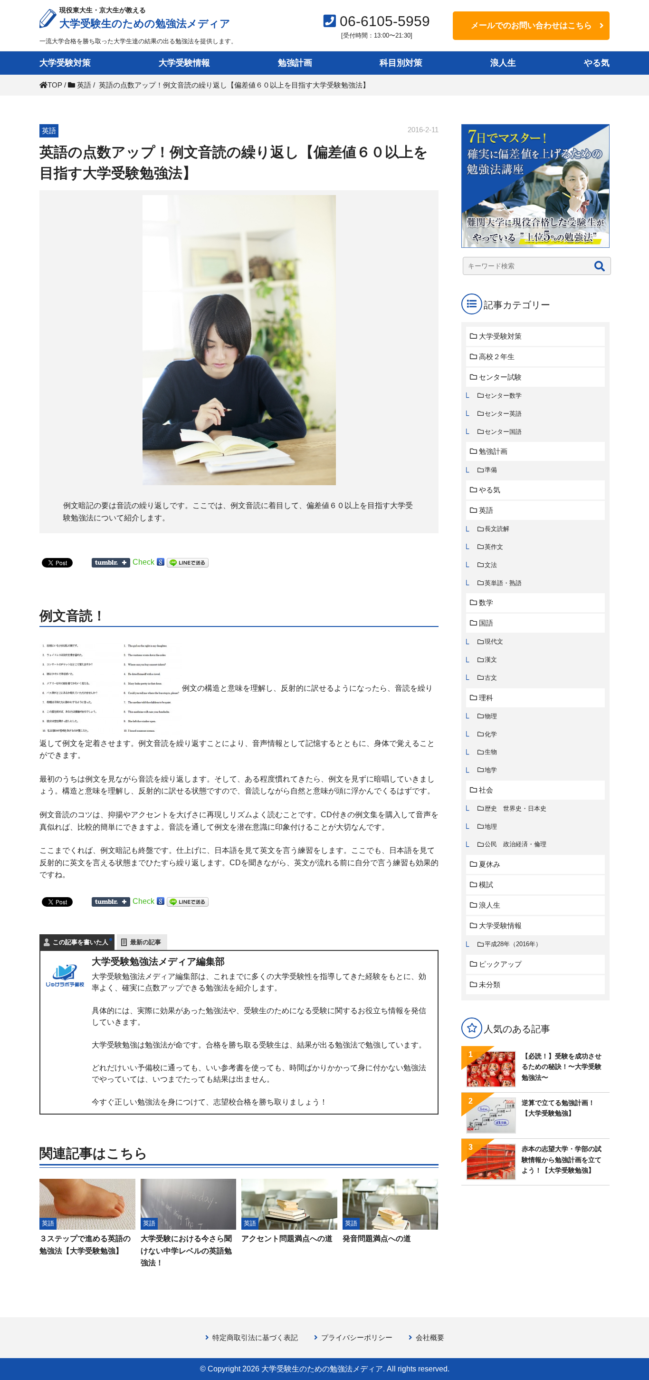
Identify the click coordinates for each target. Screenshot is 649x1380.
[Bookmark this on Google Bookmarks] (160, 562)
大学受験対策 (65, 63)
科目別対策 (401, 63)
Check (143, 562)
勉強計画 (295, 63)
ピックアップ (500, 964)
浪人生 (503, 63)
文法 (491, 564)
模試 (486, 885)
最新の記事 (145, 942)
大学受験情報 (184, 63)
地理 (491, 826)
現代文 (494, 641)
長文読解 (497, 528)
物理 (491, 716)
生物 (491, 751)
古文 (491, 677)
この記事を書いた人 (80, 942)
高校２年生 (497, 356)
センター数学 (503, 395)
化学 (491, 734)
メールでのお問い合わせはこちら (531, 25)
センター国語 (503, 431)
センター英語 (503, 413)
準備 (491, 469)
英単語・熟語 (503, 583)
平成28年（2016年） (513, 944)
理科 (486, 698)
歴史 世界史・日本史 (515, 808)
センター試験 (500, 377)
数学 (486, 602)
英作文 (494, 546)
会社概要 (430, 1337)
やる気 (597, 63)
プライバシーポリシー (356, 1337)
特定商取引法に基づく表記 (255, 1337)
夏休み (489, 864)
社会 (486, 790)
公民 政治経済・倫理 (515, 844)
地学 (491, 769)
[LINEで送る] (188, 562)
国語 (486, 623)
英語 (486, 510)
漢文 (491, 659)
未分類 (489, 984)
